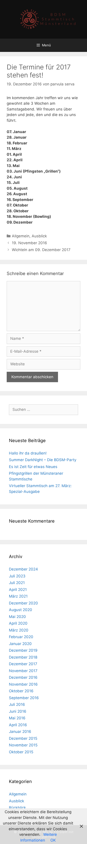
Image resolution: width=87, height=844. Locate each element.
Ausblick (39, 236)
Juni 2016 (17, 711)
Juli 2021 (17, 582)
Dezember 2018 (23, 657)
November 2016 (23, 684)
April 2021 (18, 589)
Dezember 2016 (23, 677)
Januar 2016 (20, 731)
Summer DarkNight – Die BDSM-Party (42, 460)
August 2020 (20, 610)
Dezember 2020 (23, 603)
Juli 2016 (17, 704)
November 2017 (23, 671)
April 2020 (18, 623)
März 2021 (18, 596)
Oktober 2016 (21, 691)
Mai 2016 (17, 718)
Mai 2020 (17, 616)
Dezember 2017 (23, 664)
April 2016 (18, 725)
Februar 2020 (21, 637)
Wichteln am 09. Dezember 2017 (41, 250)
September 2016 (24, 698)
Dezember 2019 (23, 650)
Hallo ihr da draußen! (28, 453)
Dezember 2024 (23, 569)
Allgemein (20, 236)
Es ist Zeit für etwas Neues (33, 466)
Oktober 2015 (21, 752)
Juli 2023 (17, 576)
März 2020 (18, 630)
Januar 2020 (20, 643)
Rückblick (17, 807)
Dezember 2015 (23, 738)
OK (53, 840)
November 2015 (23, 745)
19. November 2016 (29, 243)
